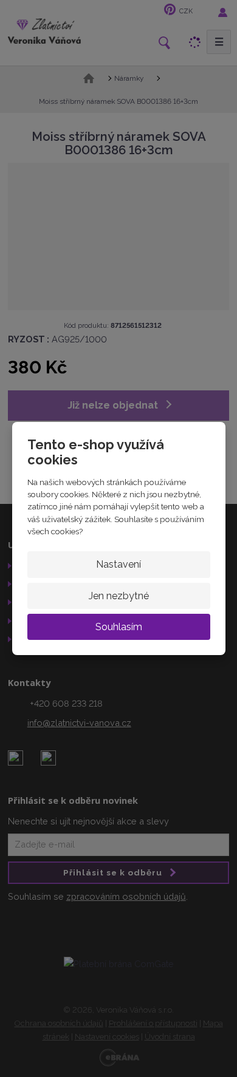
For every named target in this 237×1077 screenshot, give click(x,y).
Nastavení (118, 564)
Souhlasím (118, 627)
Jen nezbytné (119, 596)
